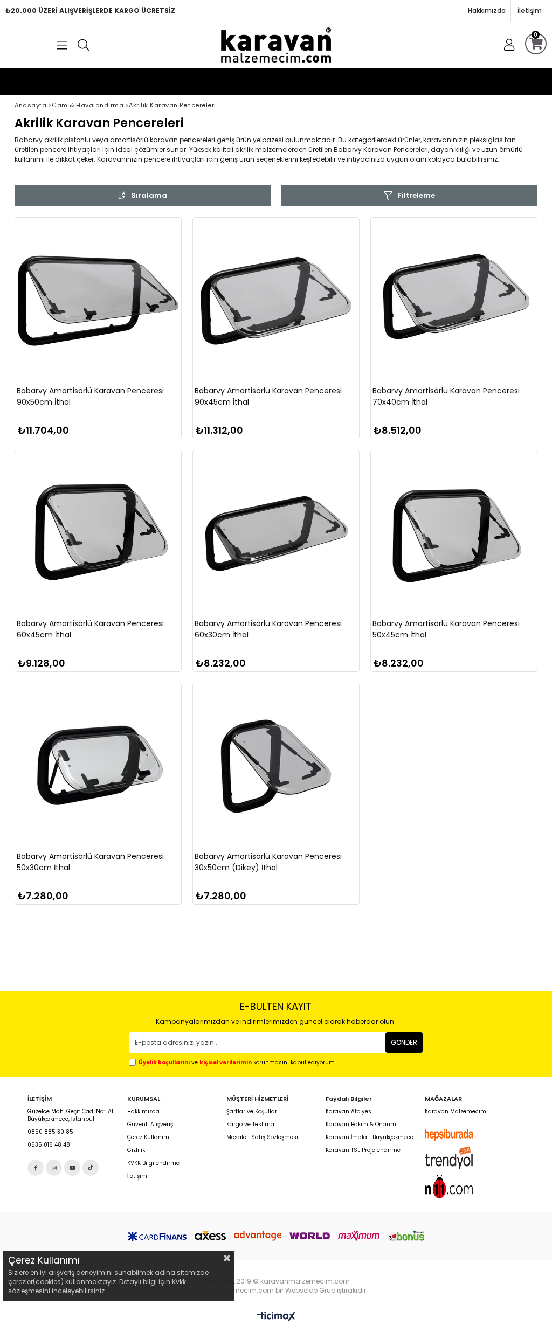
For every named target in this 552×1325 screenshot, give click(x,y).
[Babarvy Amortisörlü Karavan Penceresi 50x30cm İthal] (98, 766)
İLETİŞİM (262, 81)
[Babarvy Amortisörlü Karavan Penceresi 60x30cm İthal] (276, 533)
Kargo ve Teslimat (251, 1124)
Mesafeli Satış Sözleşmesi (262, 1137)
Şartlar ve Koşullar (251, 1111)
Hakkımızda (487, 10)
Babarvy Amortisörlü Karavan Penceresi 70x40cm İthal (446, 396)
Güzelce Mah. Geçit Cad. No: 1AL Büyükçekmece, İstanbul (70, 1115)
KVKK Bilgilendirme (153, 1163)
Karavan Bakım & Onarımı (362, 1124)
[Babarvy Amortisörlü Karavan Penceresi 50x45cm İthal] (453, 533)
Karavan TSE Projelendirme (363, 1150)
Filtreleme (416, 195)
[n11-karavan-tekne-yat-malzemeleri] (459, 1186)
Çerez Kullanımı (149, 1137)
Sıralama (149, 195)
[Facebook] (35, 1168)
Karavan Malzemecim (455, 1111)
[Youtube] (72, 1168)
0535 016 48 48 (48, 1145)
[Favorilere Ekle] (98, 354)
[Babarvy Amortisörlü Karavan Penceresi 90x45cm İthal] (276, 300)
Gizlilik (136, 1150)
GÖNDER (404, 1042)
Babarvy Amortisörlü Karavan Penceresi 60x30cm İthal (268, 629)
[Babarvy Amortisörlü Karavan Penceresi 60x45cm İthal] (98, 533)
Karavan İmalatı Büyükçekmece (369, 1137)
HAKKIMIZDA (203, 81)
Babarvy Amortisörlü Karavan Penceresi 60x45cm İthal (90, 629)
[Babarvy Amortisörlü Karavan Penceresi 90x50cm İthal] (98, 300)
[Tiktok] (90, 1168)
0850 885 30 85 (50, 1132)
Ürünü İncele (137, 354)
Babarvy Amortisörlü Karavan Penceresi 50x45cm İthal (446, 629)
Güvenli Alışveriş (150, 1124)
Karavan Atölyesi (349, 1111)
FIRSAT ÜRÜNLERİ (126, 81)
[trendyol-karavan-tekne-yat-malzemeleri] (459, 1157)
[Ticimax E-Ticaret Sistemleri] (276, 1317)
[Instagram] (54, 1168)
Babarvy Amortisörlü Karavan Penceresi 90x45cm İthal (268, 396)
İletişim (530, 10)
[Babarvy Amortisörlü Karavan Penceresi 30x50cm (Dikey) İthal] (276, 766)
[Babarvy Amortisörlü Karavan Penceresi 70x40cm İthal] (453, 300)
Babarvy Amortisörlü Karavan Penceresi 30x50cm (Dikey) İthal (268, 862)
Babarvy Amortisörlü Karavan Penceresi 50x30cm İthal (90, 862)
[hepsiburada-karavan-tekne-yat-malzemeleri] (459, 1135)
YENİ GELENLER (48, 81)
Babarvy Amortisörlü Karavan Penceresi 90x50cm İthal (90, 396)
